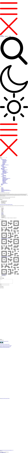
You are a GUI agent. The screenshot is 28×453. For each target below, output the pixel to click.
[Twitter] (0, 451)
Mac (9, 36)
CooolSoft (2, 208)
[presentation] (0, 339)
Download (2, 189)
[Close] (0, 156)
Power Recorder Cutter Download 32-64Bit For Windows (6, 204)
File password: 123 (3, 275)
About (2, 187)
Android (6, 36)
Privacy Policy (3, 191)
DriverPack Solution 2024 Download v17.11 (6, 190)
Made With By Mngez (2, 452)
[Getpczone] (1, 35)
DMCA (2, 188)
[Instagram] (1, 451)
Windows (1, 36)
